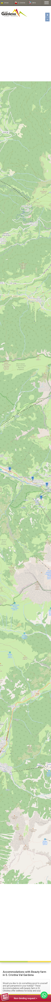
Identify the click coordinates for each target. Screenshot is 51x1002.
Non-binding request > (25, 998)
